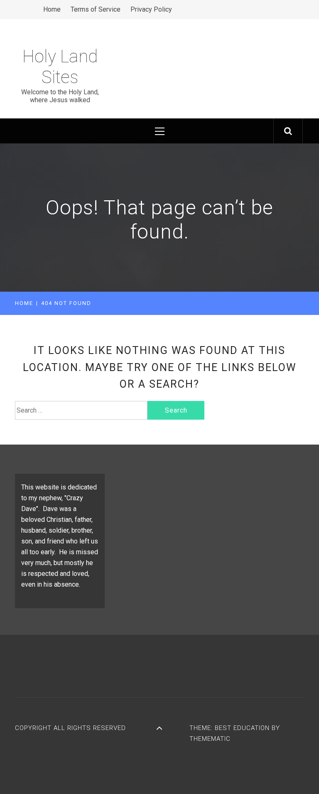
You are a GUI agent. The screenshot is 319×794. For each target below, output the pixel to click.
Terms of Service (95, 9)
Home (52, 9)
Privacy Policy (151, 9)
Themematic (210, 738)
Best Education (243, 728)
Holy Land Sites (60, 66)
